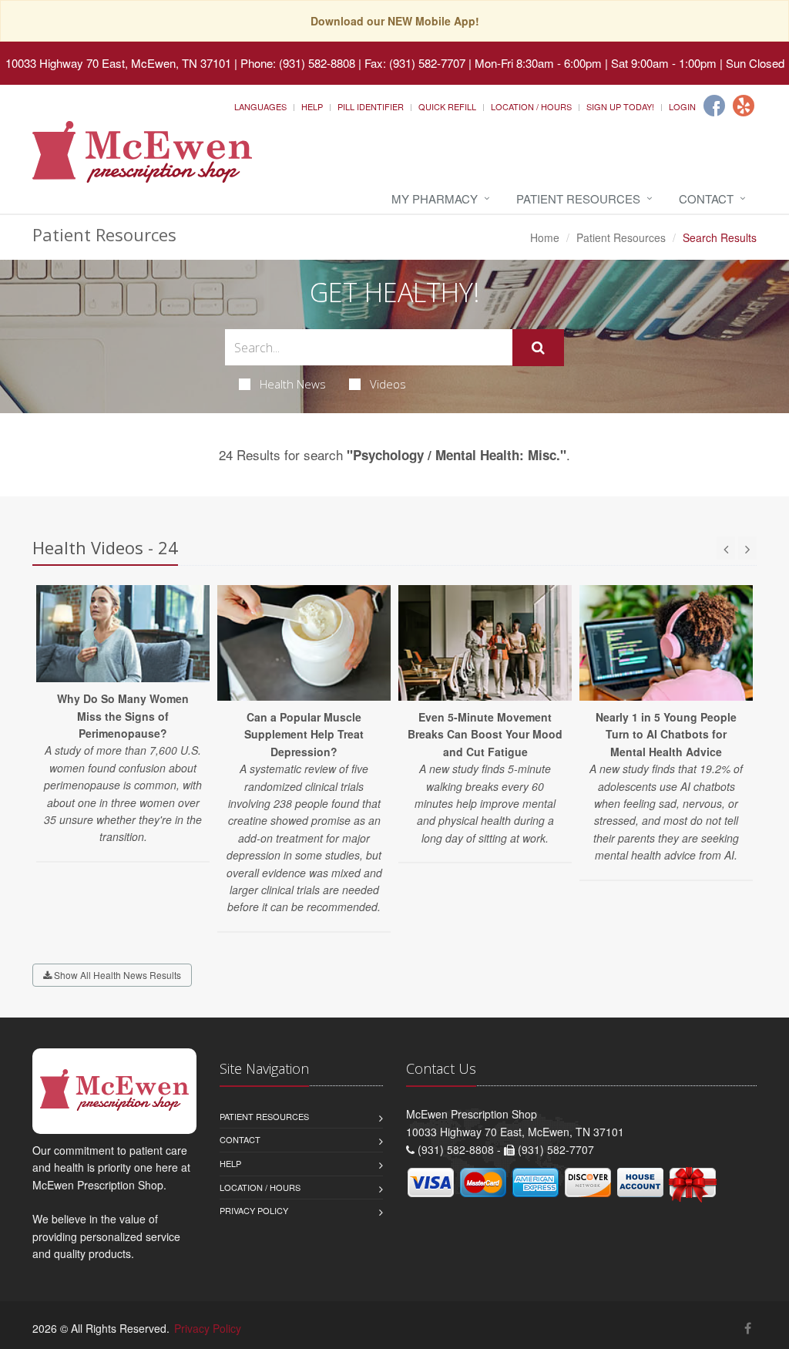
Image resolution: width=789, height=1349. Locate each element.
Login (682, 106)
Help (312, 106)
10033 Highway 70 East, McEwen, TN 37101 (118, 63)
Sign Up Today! (620, 106)
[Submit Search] (538, 347)
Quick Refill (447, 106)
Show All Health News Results (116, 974)
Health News (293, 384)
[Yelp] (743, 105)
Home (544, 237)
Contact (706, 198)
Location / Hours (531, 106)
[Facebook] (714, 105)
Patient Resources (578, 198)
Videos (388, 384)
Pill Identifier (370, 106)
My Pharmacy (434, 198)
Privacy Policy (254, 1210)
